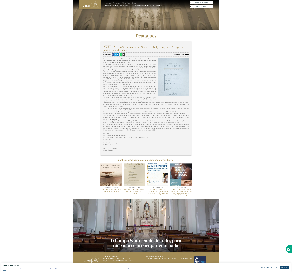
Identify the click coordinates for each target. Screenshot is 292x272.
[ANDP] (200, 260)
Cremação (127, 6)
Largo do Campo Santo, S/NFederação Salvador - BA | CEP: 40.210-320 (116, 257)
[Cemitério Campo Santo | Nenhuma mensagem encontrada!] (183, 261)
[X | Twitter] (115, 54)
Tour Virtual (116, 3)
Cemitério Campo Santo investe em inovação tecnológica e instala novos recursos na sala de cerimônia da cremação (181, 192)
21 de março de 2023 (180, 187)
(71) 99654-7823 (109, 261)
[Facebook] (113, 54)
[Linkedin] (118, 54)
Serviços (118, 6)
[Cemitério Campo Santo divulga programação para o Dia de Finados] (134, 174)
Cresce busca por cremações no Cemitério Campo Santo (111, 190)
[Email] (124, 54)
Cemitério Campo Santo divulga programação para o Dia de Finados (134, 191)
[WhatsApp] (121, 54)
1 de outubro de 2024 (157, 187)
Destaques (108, 3)
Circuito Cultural (139, 6)
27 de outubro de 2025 (134, 187)
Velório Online (131, 3)
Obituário (151, 6)
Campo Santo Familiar (201, 2)
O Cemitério (109, 6)
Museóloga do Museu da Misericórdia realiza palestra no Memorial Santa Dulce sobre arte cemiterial (157, 192)
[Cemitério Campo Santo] (91, 4)
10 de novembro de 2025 (111, 187)
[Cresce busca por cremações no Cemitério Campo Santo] (111, 174)
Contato (159, 6)
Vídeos (124, 3)
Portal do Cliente (201, 6)
